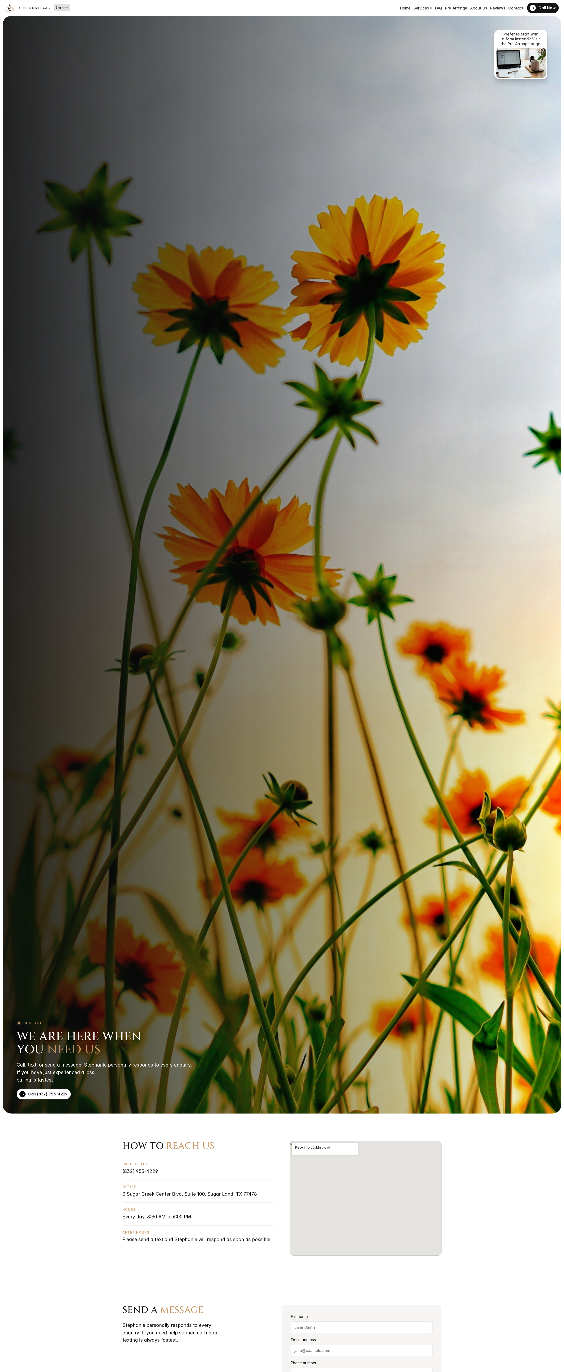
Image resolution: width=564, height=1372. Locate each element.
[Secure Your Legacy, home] (27, 8)
